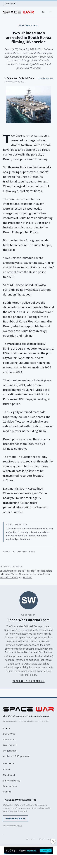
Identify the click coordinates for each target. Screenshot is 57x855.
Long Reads (10, 750)
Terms (41, 839)
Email (32, 551)
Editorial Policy (11, 780)
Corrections (10, 786)
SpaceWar (9, 733)
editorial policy (28, 674)
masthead (27, 577)
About (6, 769)
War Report (10, 745)
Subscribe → (15, 818)
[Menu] (51, 12)
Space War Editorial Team (20, 78)
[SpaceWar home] (18, 12)
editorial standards (9, 577)
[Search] (43, 12)
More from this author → (28, 681)
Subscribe (10, 4)
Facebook (21, 551)
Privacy (30, 839)
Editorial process (45, 78)
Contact (7, 791)
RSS (20, 825)
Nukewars (9, 739)
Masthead (9, 775)
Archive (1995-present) (16, 756)
